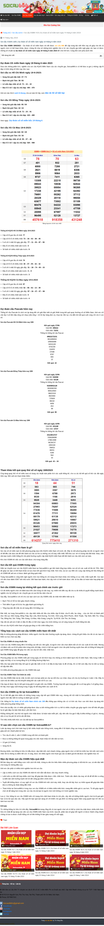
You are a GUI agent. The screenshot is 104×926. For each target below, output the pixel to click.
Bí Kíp (81, 15)
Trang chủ (6, 33)
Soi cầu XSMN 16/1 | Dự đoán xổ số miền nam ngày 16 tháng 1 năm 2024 (17, 851)
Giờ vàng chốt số (60, 15)
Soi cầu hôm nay (39, 15)
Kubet (2, 924)
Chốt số (95, 15)
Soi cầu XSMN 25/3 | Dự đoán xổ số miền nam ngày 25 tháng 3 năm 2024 (52, 874)
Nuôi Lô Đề (49, 15)
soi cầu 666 (48, 920)
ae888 (12, 924)
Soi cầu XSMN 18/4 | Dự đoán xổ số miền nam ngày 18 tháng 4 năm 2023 (86, 851)
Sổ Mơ (87, 15)
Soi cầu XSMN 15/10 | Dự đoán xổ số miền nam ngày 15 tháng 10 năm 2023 (17, 875)
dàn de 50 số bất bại (55, 93)
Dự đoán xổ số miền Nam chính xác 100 (28, 701)
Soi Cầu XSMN (27, 15)
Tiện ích (4, 19)
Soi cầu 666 (6, 15)
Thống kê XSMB (72, 15)
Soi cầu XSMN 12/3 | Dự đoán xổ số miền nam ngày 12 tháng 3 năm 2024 (52, 849)
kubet (7, 924)
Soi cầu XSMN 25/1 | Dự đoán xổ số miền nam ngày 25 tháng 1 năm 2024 (86, 874)
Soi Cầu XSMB (16, 15)
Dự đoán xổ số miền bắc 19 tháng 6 (26, 120)
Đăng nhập (97, 11)
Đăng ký (89, 11)
